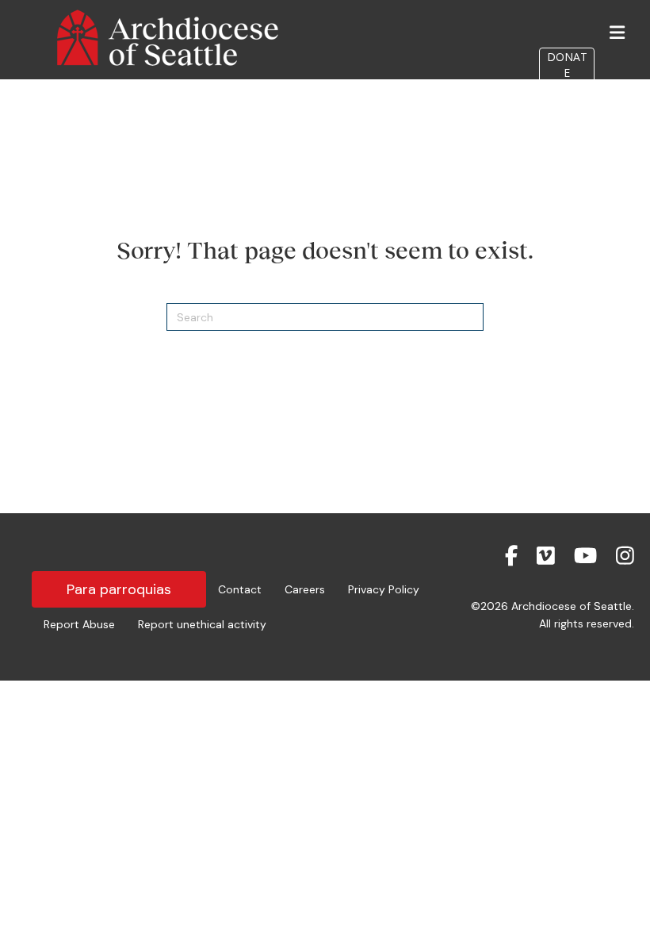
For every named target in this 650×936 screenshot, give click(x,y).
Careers (305, 589)
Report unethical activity (202, 624)
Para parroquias (119, 589)
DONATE (567, 64)
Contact (240, 589)
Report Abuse (79, 624)
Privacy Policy (383, 589)
